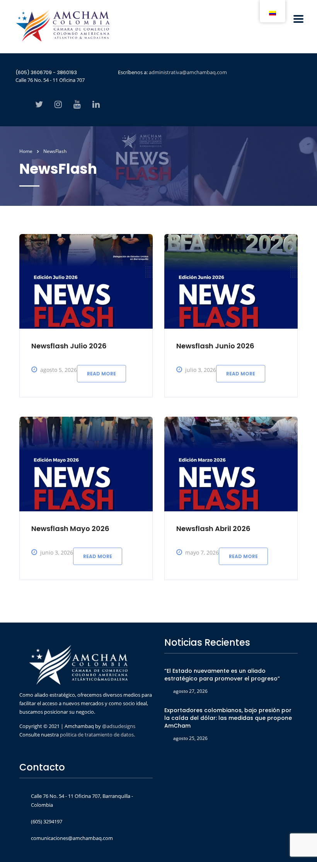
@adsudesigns (118, 726)
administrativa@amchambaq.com (188, 72)
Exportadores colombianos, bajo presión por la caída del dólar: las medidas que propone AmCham (228, 718)
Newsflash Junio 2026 (215, 346)
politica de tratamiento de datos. (97, 734)
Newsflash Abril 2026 (213, 528)
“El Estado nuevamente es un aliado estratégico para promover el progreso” (222, 674)
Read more (101, 373)
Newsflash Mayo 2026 (70, 528)
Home (25, 151)
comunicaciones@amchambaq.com (72, 838)
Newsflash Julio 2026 (69, 346)
